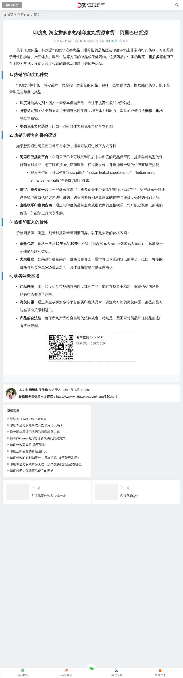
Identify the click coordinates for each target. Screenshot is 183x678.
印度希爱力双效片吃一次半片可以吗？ (36, 425)
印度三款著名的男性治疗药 (28, 451)
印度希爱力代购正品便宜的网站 (32, 470)
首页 (10, 15)
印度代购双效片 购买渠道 (27, 445)
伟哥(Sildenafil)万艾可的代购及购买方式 (37, 438)
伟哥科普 (23, 15)
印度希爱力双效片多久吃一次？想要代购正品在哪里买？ (49, 464)
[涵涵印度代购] (91, 5)
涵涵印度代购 (38, 390)
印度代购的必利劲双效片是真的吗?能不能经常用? (44, 458)
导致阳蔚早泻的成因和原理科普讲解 (35, 432)
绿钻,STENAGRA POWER (28, 419)
